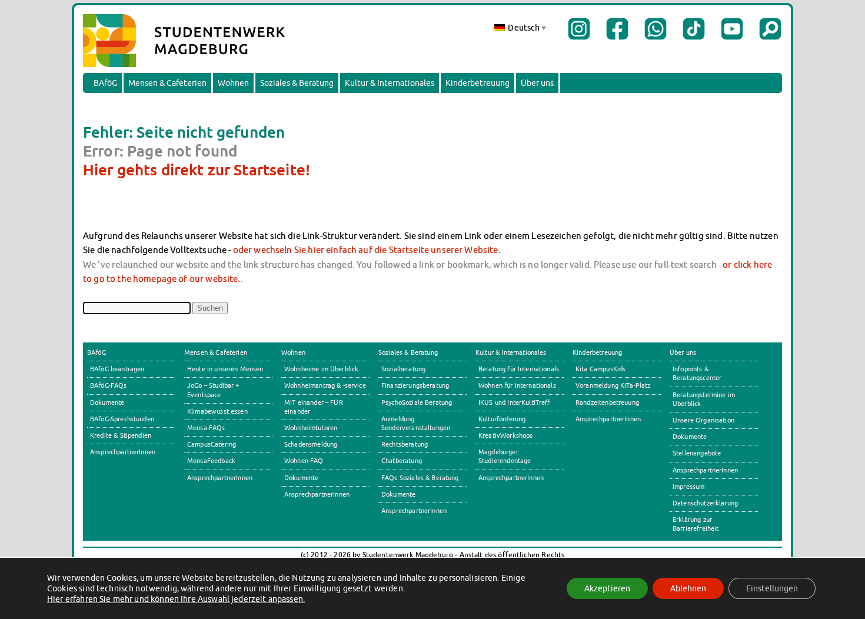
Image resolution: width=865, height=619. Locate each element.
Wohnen (233, 83)
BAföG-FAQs (108, 385)
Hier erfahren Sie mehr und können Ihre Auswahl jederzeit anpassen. (176, 599)
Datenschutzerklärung (705, 503)
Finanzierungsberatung (415, 385)
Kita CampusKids (600, 368)
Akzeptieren (607, 588)
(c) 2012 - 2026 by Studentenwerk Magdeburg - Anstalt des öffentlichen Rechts (433, 554)
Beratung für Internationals (518, 368)
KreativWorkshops (505, 435)
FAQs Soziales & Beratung (420, 477)
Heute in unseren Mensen (225, 368)
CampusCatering (211, 444)
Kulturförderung (501, 418)
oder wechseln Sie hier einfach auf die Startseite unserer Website (365, 249)
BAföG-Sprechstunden (122, 418)
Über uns (537, 83)
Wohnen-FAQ (304, 460)
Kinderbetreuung (477, 83)
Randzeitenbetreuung (607, 402)
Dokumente (107, 402)
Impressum (688, 486)
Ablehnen (688, 588)
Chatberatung (401, 460)
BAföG (105, 83)
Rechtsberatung (404, 444)
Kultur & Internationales (389, 83)
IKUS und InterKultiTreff (514, 402)
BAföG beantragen (117, 368)
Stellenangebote (697, 453)
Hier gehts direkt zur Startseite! (196, 169)
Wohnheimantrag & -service (325, 385)
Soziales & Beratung (297, 83)
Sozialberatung (403, 368)
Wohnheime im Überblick (321, 368)
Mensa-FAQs (206, 427)
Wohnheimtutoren (310, 427)
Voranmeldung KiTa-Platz (613, 385)
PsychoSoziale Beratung (416, 402)
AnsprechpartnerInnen (122, 451)
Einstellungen (772, 588)
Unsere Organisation (703, 420)
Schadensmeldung (310, 444)
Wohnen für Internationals (517, 385)
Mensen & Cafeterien (167, 83)
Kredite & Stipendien (120, 435)
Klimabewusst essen (217, 411)
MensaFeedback (211, 460)
